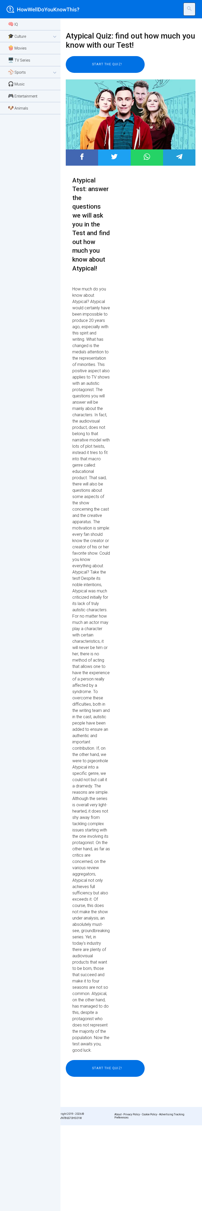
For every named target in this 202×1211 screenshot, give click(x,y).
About (118, 1114)
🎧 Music (16, 84)
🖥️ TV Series (19, 60)
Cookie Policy (149, 1114)
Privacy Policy (131, 1114)
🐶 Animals (18, 108)
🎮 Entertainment (22, 96)
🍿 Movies (17, 48)
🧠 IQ (13, 24)
